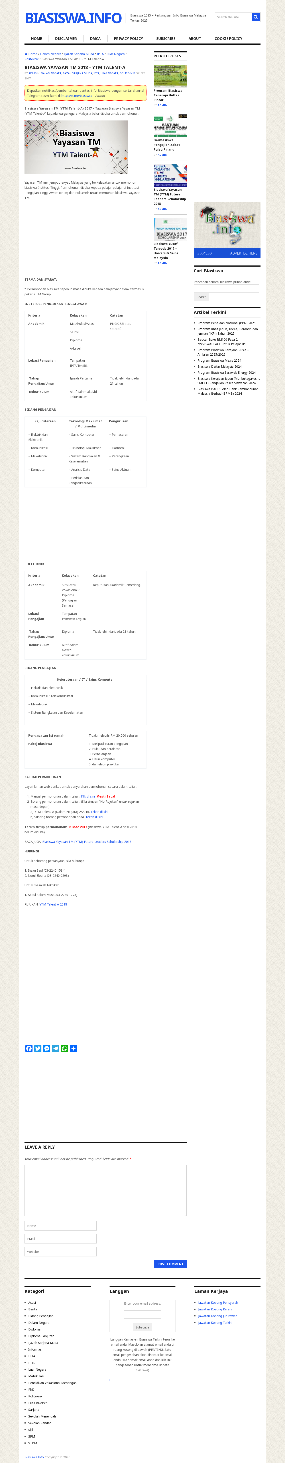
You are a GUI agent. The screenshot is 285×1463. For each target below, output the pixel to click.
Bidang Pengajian (40, 1316)
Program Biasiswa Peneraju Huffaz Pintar (168, 95)
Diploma (34, 1329)
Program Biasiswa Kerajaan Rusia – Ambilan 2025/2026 (223, 352)
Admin (33, 73)
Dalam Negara (50, 54)
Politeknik (31, 59)
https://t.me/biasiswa (76, 95)
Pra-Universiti (37, 1403)
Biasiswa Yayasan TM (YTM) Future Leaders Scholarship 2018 (86, 841)
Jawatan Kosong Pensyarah (218, 1302)
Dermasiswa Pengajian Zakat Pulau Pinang (167, 144)
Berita (32, 1309)
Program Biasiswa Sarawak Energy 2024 (226, 372)
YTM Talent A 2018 (53, 904)
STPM (32, 1443)
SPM (31, 1436)
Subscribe (165, 38)
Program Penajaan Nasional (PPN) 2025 (226, 323)
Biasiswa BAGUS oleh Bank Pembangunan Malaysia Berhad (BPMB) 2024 (228, 391)
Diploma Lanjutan (41, 1336)
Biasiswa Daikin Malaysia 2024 (219, 366)
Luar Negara (116, 54)
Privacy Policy (128, 38)
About (195, 38)
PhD (31, 1389)
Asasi (32, 1302)
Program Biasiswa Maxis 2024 (219, 360)
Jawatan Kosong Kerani (215, 1309)
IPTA (100, 54)
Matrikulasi (36, 1376)
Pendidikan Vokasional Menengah (52, 1383)
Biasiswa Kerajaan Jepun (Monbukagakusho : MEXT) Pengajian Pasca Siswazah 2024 (229, 380)
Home (36, 38)
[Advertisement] (85, 236)
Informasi (35, 1349)
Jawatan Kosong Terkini (215, 1322)
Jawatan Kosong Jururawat (217, 1316)
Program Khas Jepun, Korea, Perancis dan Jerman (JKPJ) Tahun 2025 (227, 331)
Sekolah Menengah (42, 1416)
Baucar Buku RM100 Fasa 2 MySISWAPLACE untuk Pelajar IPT (222, 341)
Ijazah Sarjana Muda (79, 54)
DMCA (95, 38)
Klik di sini (88, 796)
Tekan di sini (99, 812)
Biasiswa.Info (72, 17)
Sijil (30, 1430)
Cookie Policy (228, 38)
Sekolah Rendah (39, 1423)
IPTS (31, 1363)
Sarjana (33, 1409)
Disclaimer (66, 38)
